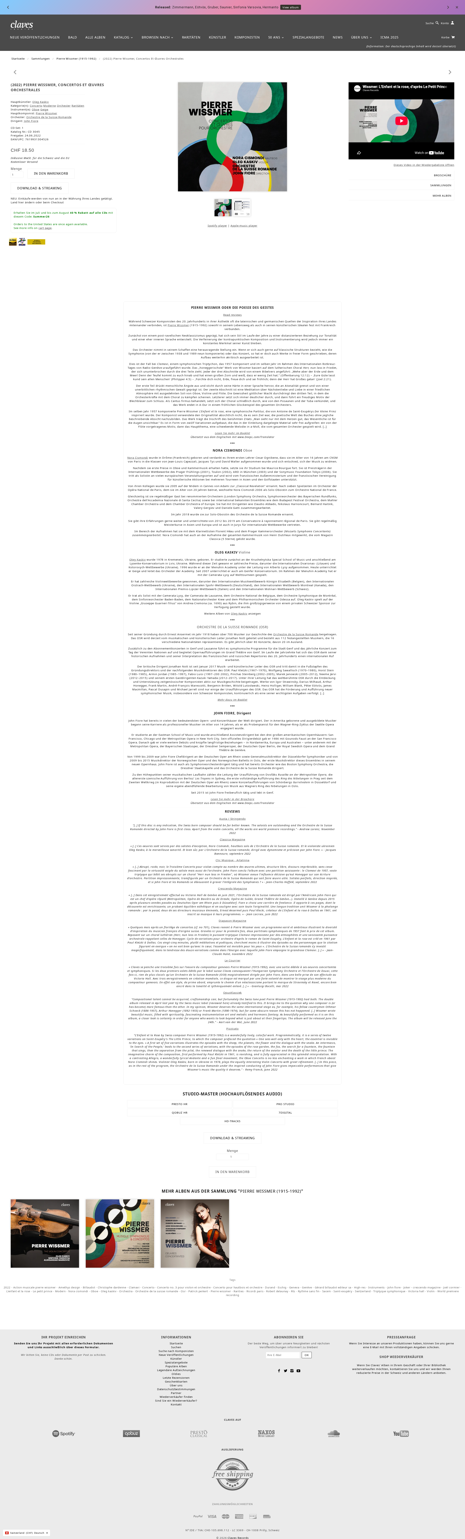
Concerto (36, 105)
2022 (7, 1287)
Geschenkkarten (176, 1381)
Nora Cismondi (137, 457)
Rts (293, 1291)
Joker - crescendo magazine (422, 1287)
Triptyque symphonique (389, 1291)
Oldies (176, 1374)
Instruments (376, 1287)
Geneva (294, 1287)
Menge (16, 168)
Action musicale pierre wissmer (34, 1287)
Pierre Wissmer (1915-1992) (76, 58)
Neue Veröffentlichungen (35, 37)
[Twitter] (286, 1371)
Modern (60, 1291)
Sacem (326, 1291)
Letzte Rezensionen (176, 1377)
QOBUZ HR (179, 1112)
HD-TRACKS (232, 1121)
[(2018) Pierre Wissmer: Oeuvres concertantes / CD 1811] (195, 1233)
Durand (270, 1287)
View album (273, 7)
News (338, 37)
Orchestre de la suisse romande (156, 1291)
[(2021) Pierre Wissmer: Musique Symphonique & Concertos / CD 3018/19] (120, 1233)
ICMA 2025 (389, 37)
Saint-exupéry (342, 1291)
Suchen (176, 1347)
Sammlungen (40, 58)
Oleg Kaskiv (40, 102)
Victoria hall (416, 1291)
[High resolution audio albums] (13, 241)
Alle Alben (95, 37)
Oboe (35, 109)
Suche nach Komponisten (176, 1351)
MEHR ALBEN (442, 195)
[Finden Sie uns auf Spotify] (64, 1432)
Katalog (122, 37)
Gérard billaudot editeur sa (333, 1287)
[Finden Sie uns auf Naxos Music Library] (266, 1432)
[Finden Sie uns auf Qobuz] (131, 1432)
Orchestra (125, 1291)
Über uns (360, 37)
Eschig (282, 1287)
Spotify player (217, 225)
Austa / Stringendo (232, 818)
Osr (183, 1291)
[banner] (22, 25)
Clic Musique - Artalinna (232, 860)
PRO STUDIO (285, 1104)
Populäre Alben (176, 1366)
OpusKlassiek (232, 992)
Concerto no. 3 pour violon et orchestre (184, 1287)
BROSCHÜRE (442, 175)
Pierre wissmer (221, 1291)
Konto (445, 23)
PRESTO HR (179, 1104)
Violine (244, 552)
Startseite (18, 58)
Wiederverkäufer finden (176, 1397)
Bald (72, 37)
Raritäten (191, 37)
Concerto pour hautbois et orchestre (237, 1287)
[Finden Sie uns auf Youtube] (401, 1432)
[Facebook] (279, 1371)
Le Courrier (232, 960)
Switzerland (363, 1291)
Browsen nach (156, 37)
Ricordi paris (255, 1291)
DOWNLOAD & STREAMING (39, 188)
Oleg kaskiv (109, 1291)
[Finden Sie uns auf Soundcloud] (333, 1432)
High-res (360, 1287)
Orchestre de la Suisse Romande (49, 117)
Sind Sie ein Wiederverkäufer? (176, 1400)
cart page (45, 228)
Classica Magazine (232, 839)
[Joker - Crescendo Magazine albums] (22, 241)
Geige (44, 109)
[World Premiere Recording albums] (36, 241)
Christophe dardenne (112, 1287)
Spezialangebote (309, 37)
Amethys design (69, 1287)
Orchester (64, 105)
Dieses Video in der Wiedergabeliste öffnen (424, 165)
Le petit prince (42, 1291)
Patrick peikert (198, 1291)
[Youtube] (298, 1371)
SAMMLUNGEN (440, 185)
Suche (430, 23)
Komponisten (247, 37)
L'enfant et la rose (18, 1291)
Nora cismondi (78, 1291)
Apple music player (244, 225)
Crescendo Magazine (232, 888)
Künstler (217, 37)
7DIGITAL (285, 1112)
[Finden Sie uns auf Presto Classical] (198, 1432)
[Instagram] (292, 1371)
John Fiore (31, 121)
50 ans (274, 37)
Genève (307, 1287)
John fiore (394, 1287)
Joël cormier (451, 1287)
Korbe (445, 37)
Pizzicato (232, 1028)
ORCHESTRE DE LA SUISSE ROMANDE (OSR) (232, 627)
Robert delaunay (277, 1291)
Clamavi (134, 1287)
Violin (431, 1291)
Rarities (239, 1291)
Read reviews (232, 315)
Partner (176, 1393)
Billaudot (89, 1287)
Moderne (49, 105)
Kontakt (176, 1404)
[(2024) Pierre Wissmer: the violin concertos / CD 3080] (45, 1233)
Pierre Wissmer (46, 113)
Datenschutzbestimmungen (176, 1389)
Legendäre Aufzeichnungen (176, 1370)
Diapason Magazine (232, 920)
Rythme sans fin (309, 1291)
